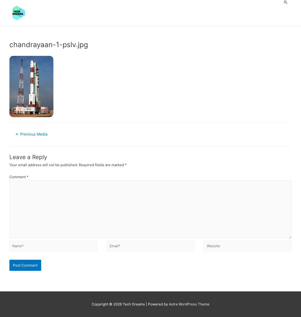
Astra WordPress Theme (189, 304)
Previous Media (32, 134)
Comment (18, 177)
